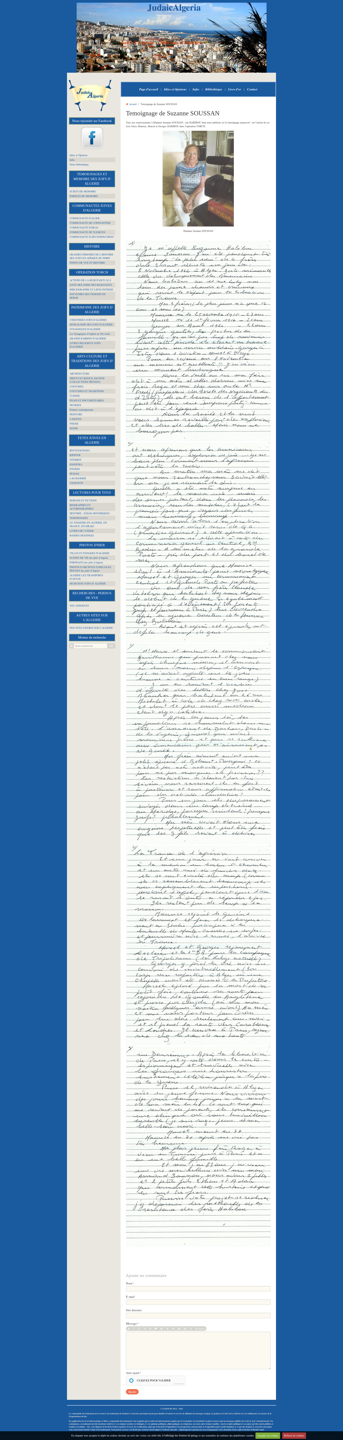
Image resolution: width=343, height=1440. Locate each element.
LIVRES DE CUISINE (82, 530)
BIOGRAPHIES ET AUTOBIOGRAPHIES (81, 506)
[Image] (179, 1328)
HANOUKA (76, 464)
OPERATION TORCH (92, 272)
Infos (72, 159)
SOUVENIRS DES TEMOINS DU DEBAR (88, 295)
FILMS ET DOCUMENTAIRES (87, 400)
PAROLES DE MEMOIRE (84, 196)
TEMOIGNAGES (79, 518)
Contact (252, 89)
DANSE (74, 428)
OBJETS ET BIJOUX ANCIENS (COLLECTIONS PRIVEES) (87, 380)
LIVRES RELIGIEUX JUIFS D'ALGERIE (85, 344)
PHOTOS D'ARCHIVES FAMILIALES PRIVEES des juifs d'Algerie (90, 568)
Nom (129, 1283)
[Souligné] (139, 1328)
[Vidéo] (185, 1328)
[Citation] (156, 1328)
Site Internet (134, 1310)
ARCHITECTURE (79, 373)
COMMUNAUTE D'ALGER (85, 218)
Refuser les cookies (294, 1435)
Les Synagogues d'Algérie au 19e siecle (90, 333)
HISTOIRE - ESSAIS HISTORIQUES (90, 513)
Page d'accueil (148, 89)
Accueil (133, 104)
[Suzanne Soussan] (198, 178)
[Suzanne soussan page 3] (198, 744)
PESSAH (74, 473)
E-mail (130, 1297)
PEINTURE (76, 414)
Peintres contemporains (81, 409)
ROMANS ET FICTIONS (83, 500)
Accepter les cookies (267, 1435)
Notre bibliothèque (79, 164)
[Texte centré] (161, 1328)
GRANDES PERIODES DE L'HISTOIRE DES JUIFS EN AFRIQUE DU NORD (91, 256)
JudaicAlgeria (174, 7)
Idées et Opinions (79, 155)
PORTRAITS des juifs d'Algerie (86, 562)
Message (131, 1323)
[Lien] (167, 1328)
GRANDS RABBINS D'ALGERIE (88, 338)
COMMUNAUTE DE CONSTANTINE (90, 223)
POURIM (75, 469)
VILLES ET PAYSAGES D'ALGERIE (90, 553)
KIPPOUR (75, 455)
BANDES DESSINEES (82, 535)
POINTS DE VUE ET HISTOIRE (87, 262)
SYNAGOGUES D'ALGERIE (85, 329)
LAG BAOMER (78, 478)
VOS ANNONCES (79, 605)
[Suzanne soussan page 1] (198, 341)
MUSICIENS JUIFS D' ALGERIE (88, 583)
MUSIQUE (75, 405)
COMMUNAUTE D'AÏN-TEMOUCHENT (92, 236)
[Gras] (128, 1328)
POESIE (74, 423)
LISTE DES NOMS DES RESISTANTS (91, 284)
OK (111, 646)
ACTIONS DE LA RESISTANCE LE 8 (90, 280)
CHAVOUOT (76, 483)
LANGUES (75, 419)
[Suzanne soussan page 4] (198, 945)
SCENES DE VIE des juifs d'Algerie (89, 557)
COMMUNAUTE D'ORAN (84, 227)
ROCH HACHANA (80, 450)
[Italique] (133, 1328)
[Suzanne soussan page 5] (198, 1147)
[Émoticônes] (191, 1328)
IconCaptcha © (179, 1384)
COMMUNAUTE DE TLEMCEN (87, 232)
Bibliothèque (213, 89)
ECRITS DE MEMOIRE (83, 191)
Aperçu (201, 1328)
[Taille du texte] (145, 1328)
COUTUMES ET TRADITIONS (87, 391)
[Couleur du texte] (150, 1328)
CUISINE (75, 395)
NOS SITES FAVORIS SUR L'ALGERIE (91, 627)
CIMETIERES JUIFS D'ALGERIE (88, 320)
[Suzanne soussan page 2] (198, 542)
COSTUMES (76, 386)
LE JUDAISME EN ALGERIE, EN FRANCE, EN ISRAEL (88, 524)
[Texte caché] (173, 1328)
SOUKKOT (75, 459)
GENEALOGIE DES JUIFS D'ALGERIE (91, 324)
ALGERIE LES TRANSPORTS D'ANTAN (86, 577)
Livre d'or (234, 89)
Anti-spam (132, 1373)
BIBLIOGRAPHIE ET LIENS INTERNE (91, 289)
